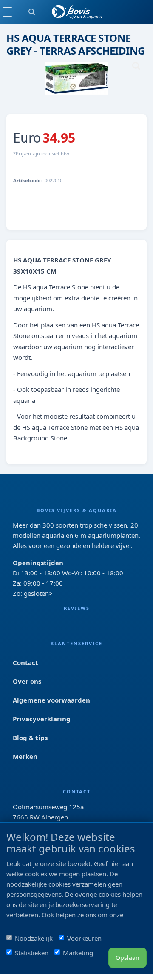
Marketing (78, 952)
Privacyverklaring (42, 718)
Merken (25, 756)
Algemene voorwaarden (51, 700)
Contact (25, 662)
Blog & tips (30, 737)
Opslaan (127, 958)
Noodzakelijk (34, 938)
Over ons (27, 681)
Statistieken (31, 952)
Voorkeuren (84, 938)
